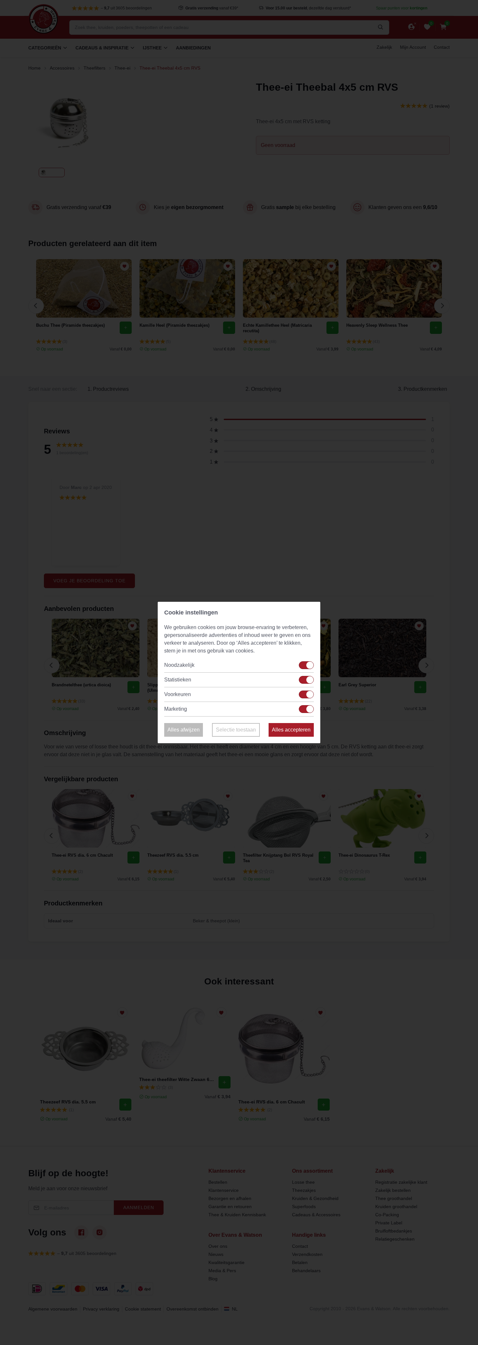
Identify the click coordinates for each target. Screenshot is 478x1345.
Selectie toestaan (236, 729)
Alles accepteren (291, 729)
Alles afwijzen (183, 729)
